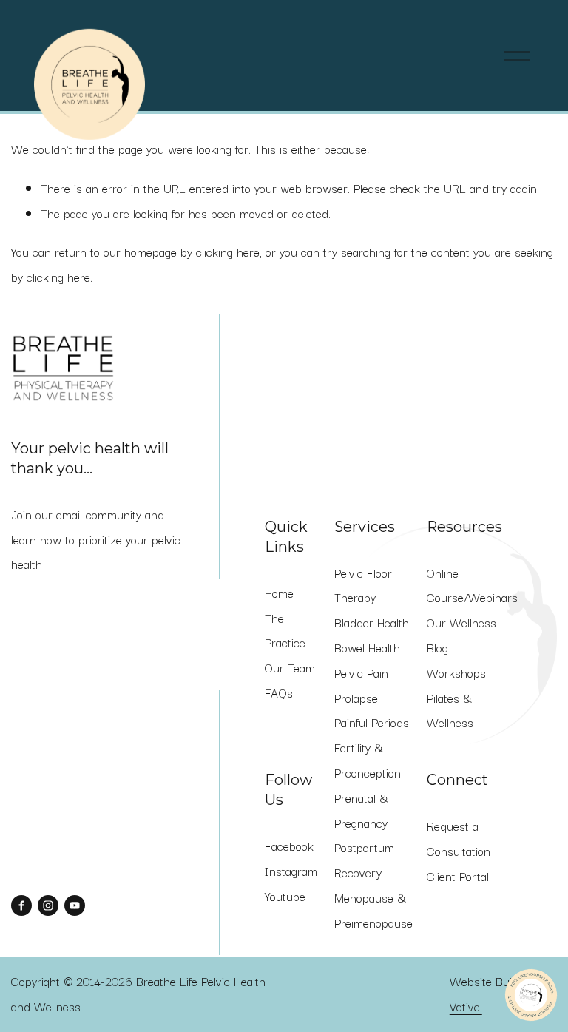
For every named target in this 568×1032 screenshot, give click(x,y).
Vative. (466, 1006)
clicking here (228, 251)
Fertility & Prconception (367, 760)
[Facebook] (21, 905)
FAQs (279, 692)
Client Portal (458, 876)
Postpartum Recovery (364, 859)
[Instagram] (48, 905)
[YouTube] (74, 905)
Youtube (285, 895)
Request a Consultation (458, 838)
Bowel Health (367, 647)
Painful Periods (371, 722)
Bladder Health (371, 622)
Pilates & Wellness (450, 710)
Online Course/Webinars (472, 585)
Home (279, 592)
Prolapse (356, 697)
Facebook (289, 845)
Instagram (291, 870)
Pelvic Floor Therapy (363, 585)
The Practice (285, 630)
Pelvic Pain (361, 672)
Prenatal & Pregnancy (361, 810)
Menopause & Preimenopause (373, 910)
